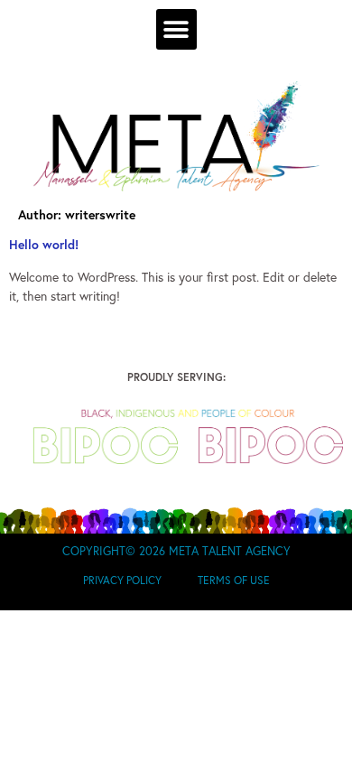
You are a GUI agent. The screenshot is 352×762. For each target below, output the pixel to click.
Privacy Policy (122, 580)
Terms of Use (234, 580)
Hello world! (44, 245)
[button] (176, 29)
